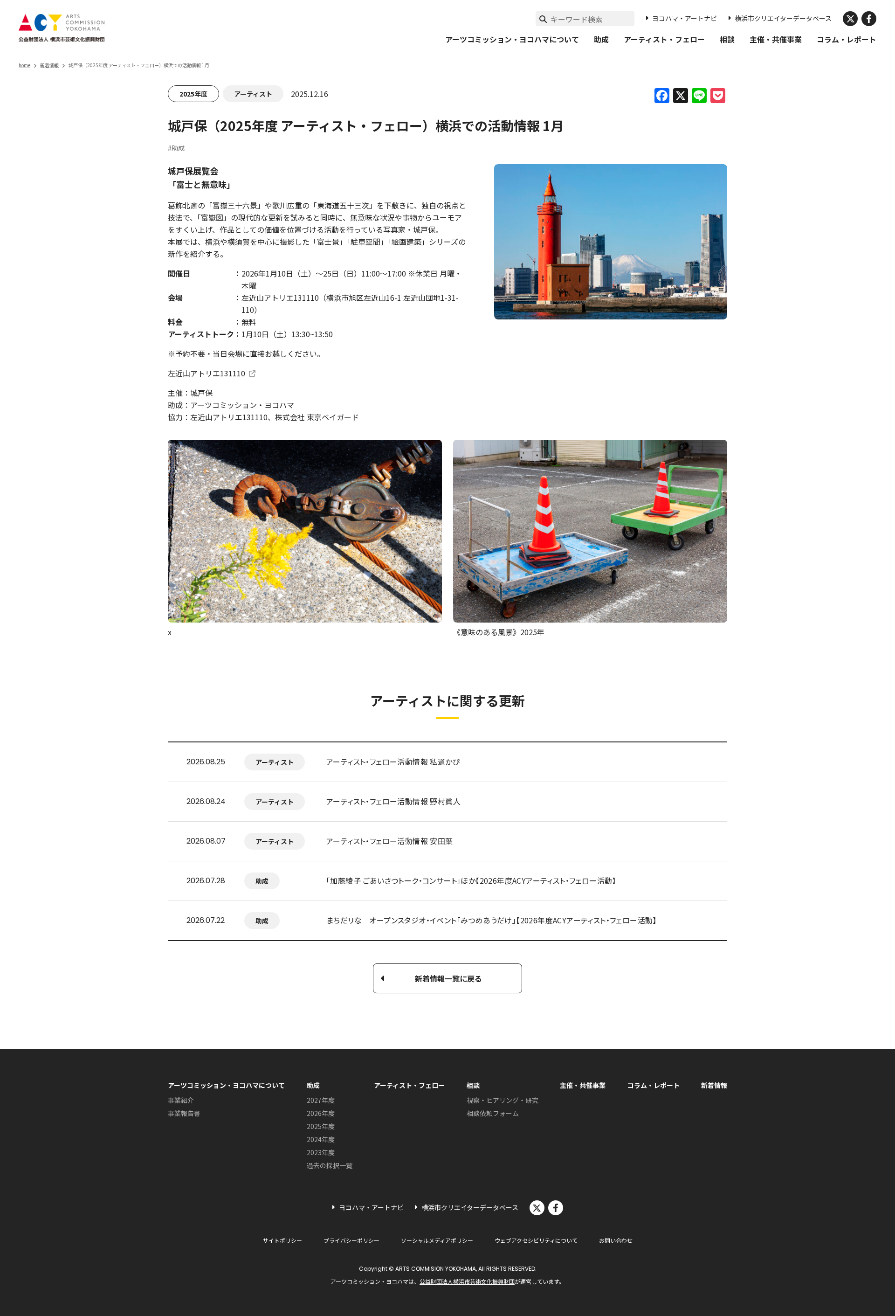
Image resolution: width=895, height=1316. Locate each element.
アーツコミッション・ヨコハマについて (512, 39)
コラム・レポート (846, 39)
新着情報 (49, 65)
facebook (868, 18)
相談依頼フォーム (493, 1113)
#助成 (176, 147)
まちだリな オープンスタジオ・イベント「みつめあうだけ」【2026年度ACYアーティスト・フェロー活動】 (491, 920)
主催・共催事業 (776, 39)
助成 (601, 39)
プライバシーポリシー (351, 1240)
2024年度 (321, 1139)
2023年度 (321, 1152)
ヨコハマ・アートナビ (684, 18)
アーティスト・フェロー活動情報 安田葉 (389, 840)
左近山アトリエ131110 (206, 373)
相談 (727, 39)
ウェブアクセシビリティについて (536, 1240)
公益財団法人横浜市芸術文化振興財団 (467, 1281)
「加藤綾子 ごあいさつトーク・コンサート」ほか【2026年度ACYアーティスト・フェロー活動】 (471, 880)
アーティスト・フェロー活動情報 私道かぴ (393, 761)
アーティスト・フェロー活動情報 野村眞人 (393, 801)
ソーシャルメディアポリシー (437, 1240)
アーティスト (253, 93)
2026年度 (321, 1113)
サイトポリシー (282, 1240)
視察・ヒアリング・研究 (502, 1100)
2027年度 (321, 1100)
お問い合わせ (616, 1240)
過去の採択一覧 (329, 1165)
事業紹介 (181, 1100)
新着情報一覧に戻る (448, 978)
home (24, 65)
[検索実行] (543, 18)
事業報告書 (184, 1113)
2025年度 (193, 93)
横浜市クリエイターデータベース (783, 18)
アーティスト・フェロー (664, 39)
